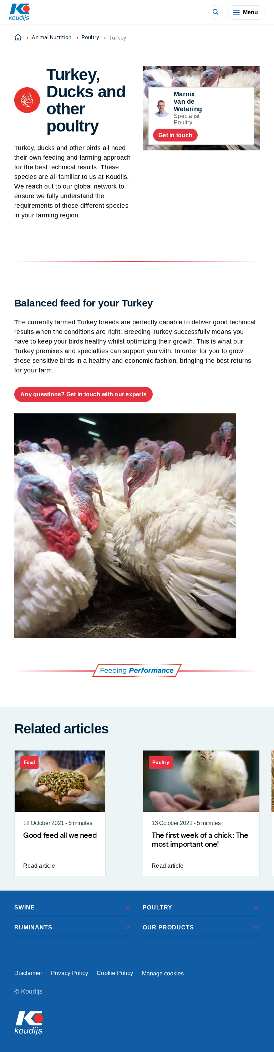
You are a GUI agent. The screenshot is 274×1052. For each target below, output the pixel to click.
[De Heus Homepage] (19, 12)
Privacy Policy (69, 973)
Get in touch (175, 135)
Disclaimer (28, 973)
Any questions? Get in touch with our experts (83, 394)
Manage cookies (163, 973)
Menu (250, 12)
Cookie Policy (115, 973)
